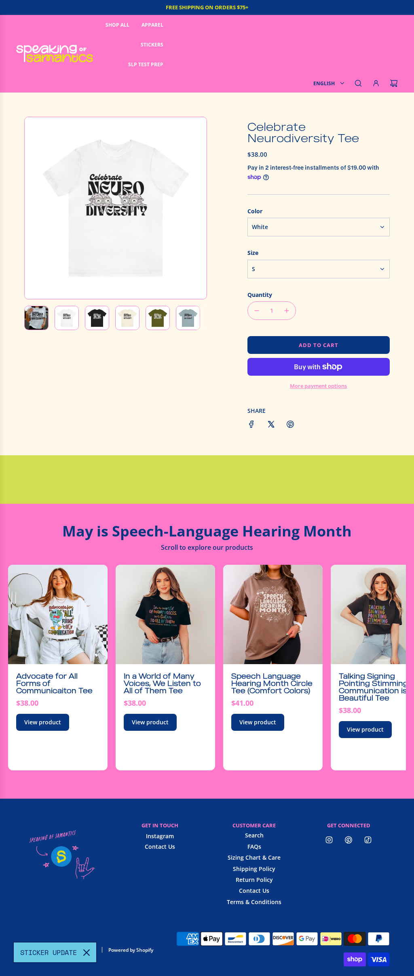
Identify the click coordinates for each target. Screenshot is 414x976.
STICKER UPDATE (48, 952)
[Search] (358, 83)
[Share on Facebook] (251, 425)
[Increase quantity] (287, 311)
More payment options (318, 385)
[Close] (86, 952)
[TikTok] (368, 840)
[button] (35, 208)
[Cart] (394, 83)
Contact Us (160, 846)
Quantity (259, 295)
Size (252, 253)
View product (42, 722)
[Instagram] (329, 840)
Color (254, 211)
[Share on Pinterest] (290, 425)
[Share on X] (271, 425)
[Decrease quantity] (257, 311)
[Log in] (376, 83)
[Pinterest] (348, 840)
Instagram (160, 836)
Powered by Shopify (130, 950)
